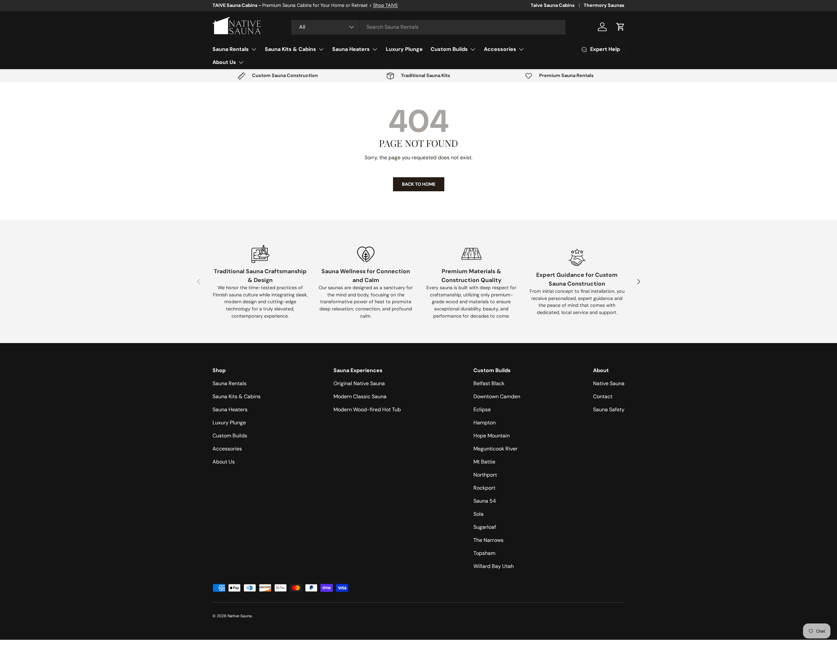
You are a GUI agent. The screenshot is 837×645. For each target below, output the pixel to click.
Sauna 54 (484, 500)
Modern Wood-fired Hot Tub (367, 409)
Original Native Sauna (359, 383)
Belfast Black (488, 383)
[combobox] (428, 27)
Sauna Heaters (351, 49)
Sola (478, 514)
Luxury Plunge (404, 49)
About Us (224, 62)
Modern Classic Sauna (359, 396)
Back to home (419, 184)
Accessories (500, 49)
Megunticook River (495, 448)
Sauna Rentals (231, 49)
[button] (620, 27)
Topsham (484, 553)
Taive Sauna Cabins (553, 5)
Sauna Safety (608, 409)
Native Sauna (608, 383)
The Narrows (488, 540)
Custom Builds (449, 49)
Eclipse (482, 409)
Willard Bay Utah (493, 566)
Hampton (484, 422)
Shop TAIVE (385, 5)
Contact (602, 396)
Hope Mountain (491, 435)
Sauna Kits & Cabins (290, 49)
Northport (485, 474)
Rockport (484, 487)
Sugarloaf (484, 527)
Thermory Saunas (604, 5)
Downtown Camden (496, 396)
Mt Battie (484, 461)
